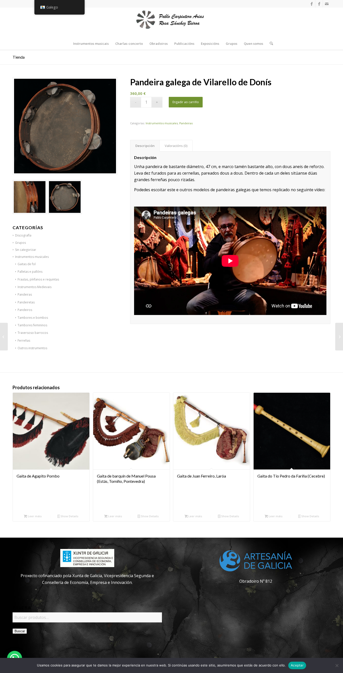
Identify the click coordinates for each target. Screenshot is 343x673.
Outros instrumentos (32, 348)
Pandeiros (25, 310)
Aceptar (297, 665)
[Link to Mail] (326, 4)
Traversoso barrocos (33, 333)
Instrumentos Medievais (34, 287)
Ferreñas (24, 340)
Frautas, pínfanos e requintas (38, 279)
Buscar (20, 631)
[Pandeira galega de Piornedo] (4, 336)
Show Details (69, 516)
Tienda (19, 57)
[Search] (269, 43)
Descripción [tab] (145, 145)
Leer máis (34, 516)
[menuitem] (91, 43)
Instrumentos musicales (162, 123)
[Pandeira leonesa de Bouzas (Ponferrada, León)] (339, 336)
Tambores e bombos (33, 317)
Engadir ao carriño (186, 102)
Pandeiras (25, 294)
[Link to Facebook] (311, 4)
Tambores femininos (32, 325)
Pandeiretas (26, 302)
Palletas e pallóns (30, 271)
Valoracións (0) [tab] (176, 145)
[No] (336, 665)
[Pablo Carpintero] (171, 22)
